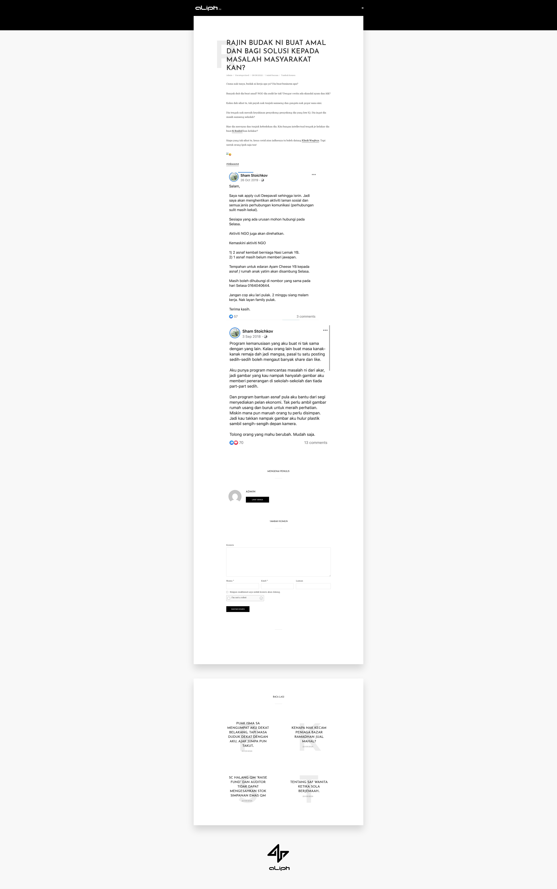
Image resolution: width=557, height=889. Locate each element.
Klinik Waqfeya (310, 140)
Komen (230, 545)
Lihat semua (257, 500)
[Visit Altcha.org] (261, 598)
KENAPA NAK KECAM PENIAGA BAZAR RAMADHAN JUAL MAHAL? (309, 734)
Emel (264, 581)
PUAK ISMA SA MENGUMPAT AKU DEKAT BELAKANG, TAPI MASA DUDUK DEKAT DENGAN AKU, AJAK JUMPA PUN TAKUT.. (248, 735)
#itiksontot (232, 164)
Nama (230, 581)
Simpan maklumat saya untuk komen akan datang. (255, 592)
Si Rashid (237, 131)
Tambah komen (288, 75)
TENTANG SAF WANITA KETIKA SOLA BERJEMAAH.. (309, 787)
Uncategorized (242, 75)
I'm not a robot (239, 597)
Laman (299, 581)
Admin (229, 75)
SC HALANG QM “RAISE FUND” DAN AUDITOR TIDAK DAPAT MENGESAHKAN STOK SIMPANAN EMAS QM (248, 786)
